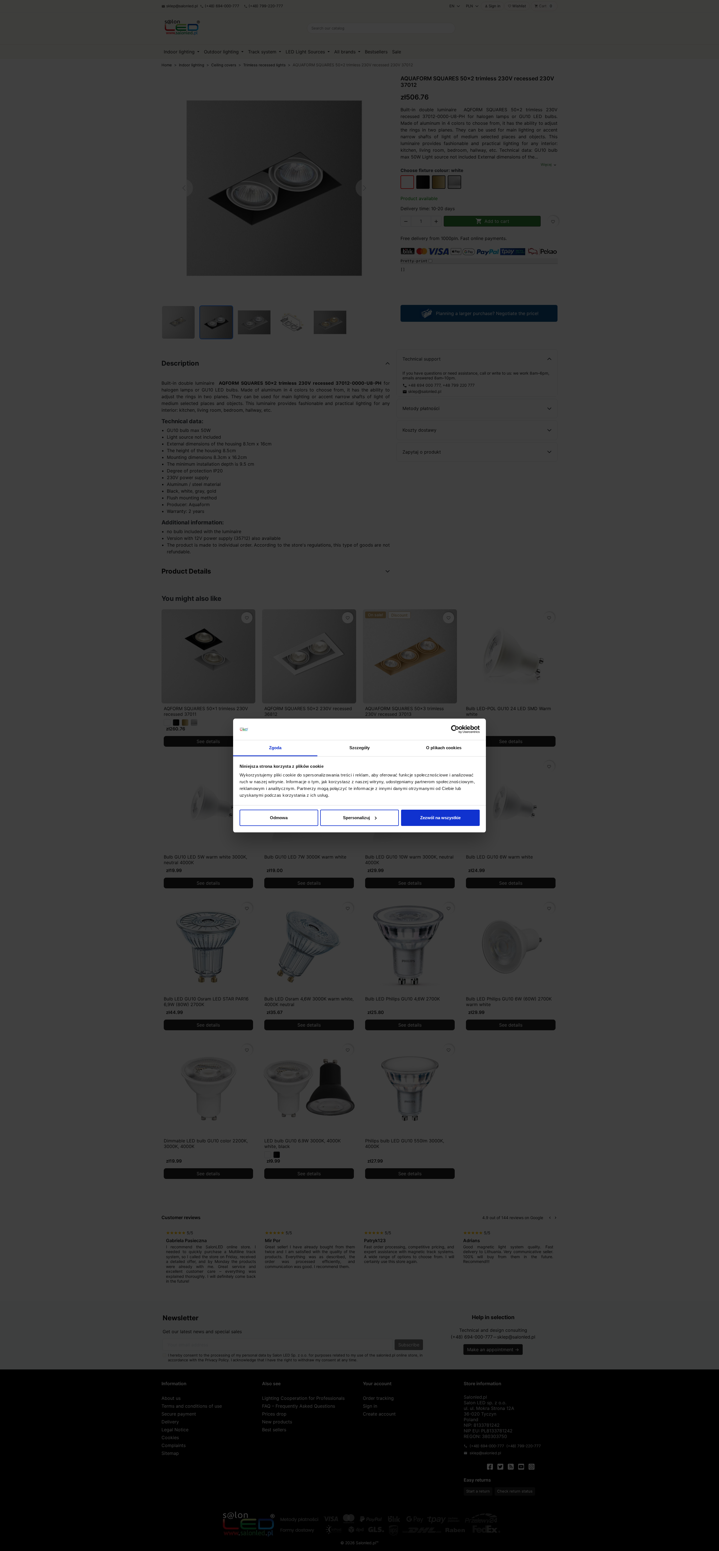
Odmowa (279, 817)
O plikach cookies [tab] (443, 747)
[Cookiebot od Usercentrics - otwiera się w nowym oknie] (455, 729)
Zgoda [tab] (275, 747)
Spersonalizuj (356, 817)
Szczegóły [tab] (359, 747)
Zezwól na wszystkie (440, 817)
